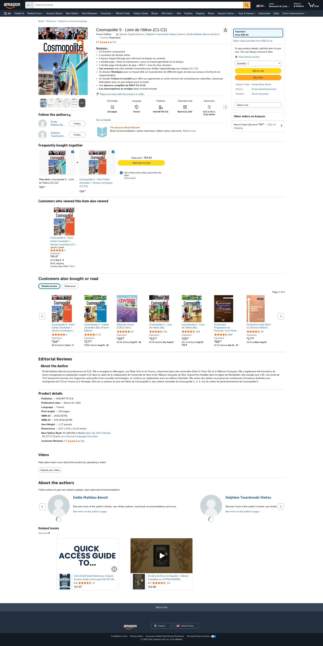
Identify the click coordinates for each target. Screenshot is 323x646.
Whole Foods (123, 13)
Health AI (19, 13)
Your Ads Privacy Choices (198, 636)
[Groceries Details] (112, 13)
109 (198, 331)
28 (262, 331)
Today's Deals (140, 13)
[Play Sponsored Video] (161, 556)
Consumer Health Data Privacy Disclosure (165, 636)
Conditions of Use (119, 636)
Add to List (242, 105)
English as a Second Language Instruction (75, 436)
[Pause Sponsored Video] (114, 569)
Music (211, 13)
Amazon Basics (54, 13)
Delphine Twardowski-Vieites (161, 34)
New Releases (89, 13)
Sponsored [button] (43, 533)
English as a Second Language (72, 21)
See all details (103, 120)
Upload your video (50, 470)
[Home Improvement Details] (305, 13)
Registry (200, 13)
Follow (77, 123)
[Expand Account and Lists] (289, 6)
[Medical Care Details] (43, 13)
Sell (179, 13)
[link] (97, 162)
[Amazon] (12, 5)
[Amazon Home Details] (235, 13)
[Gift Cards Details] (173, 13)
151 (165, 331)
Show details (130, 178)
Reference (51, 21)
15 (132, 331)
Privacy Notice (136, 636)
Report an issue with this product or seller (122, 94)
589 (230, 334)
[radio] (258, 33)
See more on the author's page (89, 511)
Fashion (188, 13)
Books (154, 13)
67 (99, 334)
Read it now (189, 130)
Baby (276, 13)
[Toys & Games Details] (255, 13)
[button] (7, 13)
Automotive (264, 13)
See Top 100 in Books (98, 433)
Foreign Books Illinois (261, 84)
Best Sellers (72, 13)
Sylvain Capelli (127, 34)
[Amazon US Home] (130, 627)
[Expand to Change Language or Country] (264, 6)
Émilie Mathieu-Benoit (198, 34)
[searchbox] (138, 5)
